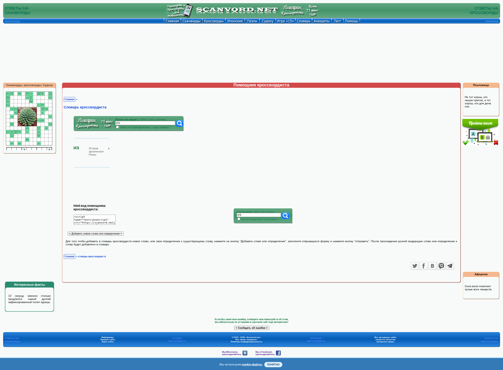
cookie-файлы (252, 364)
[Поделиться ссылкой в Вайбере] (441, 266)
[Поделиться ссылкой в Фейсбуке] (424, 266)
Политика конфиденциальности (246, 342)
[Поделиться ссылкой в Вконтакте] (432, 266)
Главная (69, 99)
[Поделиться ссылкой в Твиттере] (415, 266)
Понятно (273, 364)
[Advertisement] (251, 53)
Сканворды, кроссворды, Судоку (29, 85)
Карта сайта (108, 342)
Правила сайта (107, 339)
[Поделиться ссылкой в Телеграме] (450, 266)
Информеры (108, 337)
